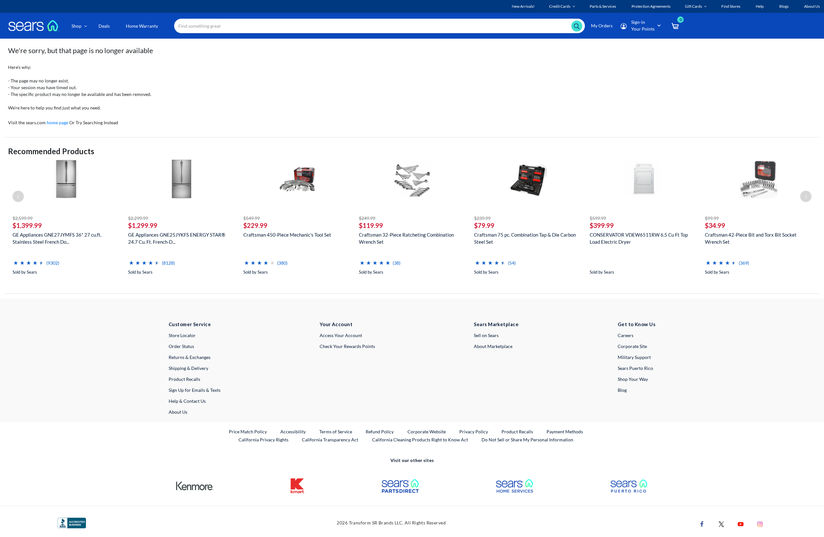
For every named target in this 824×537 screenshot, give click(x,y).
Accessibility (293, 431)
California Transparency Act (330, 439)
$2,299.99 (138, 218)
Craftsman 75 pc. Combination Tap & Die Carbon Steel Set (525, 238)
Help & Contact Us (187, 401)
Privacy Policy (473, 431)
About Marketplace (493, 346)
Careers (625, 335)
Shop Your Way (633, 379)
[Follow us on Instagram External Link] (760, 523)
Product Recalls (184, 379)
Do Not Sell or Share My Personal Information (527, 439)
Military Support (634, 357)
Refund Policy (380, 431)
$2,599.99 (23, 218)
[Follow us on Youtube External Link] (740, 523)
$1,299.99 (142, 225)
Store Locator (182, 335)
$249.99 (367, 218)
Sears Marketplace (496, 324)
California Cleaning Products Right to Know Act (420, 439)
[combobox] (379, 26)
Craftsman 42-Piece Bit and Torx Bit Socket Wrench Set (751, 238)
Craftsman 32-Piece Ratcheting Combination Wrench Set (406, 238)
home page (57, 122)
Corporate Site (632, 346)
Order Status (181, 346)
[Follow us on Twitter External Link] (721, 523)
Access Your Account (341, 335)
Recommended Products (51, 151)
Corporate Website (426, 431)
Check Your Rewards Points (347, 346)
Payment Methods (565, 431)
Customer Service (190, 324)
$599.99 (598, 218)
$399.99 (602, 225)
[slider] (29, 260)
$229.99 (255, 225)
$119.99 (371, 225)
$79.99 (484, 225)
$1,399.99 (27, 225)
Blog (622, 390)
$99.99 (712, 218)
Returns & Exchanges (190, 357)
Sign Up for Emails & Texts (194, 390)
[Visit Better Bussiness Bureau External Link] (72, 522)
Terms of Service (335, 431)
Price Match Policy (248, 431)
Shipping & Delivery (188, 368)
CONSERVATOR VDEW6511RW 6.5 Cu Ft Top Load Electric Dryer (639, 238)
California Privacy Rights (263, 439)
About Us (178, 412)
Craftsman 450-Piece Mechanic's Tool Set (287, 235)
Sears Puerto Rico (635, 368)
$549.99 (251, 218)
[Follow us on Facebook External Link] (702, 523)
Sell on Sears (486, 335)
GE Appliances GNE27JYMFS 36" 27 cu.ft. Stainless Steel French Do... (57, 238)
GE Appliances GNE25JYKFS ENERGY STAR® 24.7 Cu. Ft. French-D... (176, 238)
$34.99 (715, 225)
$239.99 (482, 218)
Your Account (336, 324)
